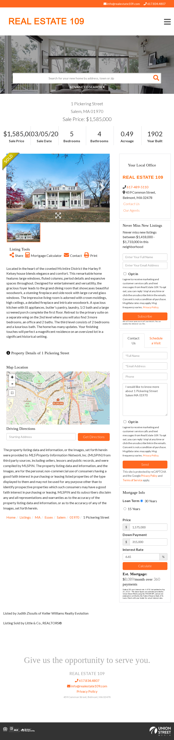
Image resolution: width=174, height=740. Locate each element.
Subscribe (145, 316)
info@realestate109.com (123, 4)
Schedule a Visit (156, 340)
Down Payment (135, 535)
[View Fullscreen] (12, 393)
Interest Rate (133, 549)
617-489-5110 (137, 187)
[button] (156, 78)
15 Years (133, 509)
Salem (61, 517)
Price (127, 520)
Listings (25, 517)
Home (10, 517)
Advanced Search (86, 87)
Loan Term (131, 501)
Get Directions (94, 437)
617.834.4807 (156, 4)
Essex (49, 517)
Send (145, 464)
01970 (74, 517)
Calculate (145, 566)
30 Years (150, 501)
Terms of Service (132, 480)
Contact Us (131, 204)
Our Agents (131, 210)
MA (38, 517)
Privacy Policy (150, 307)
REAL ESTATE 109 (46, 21)
